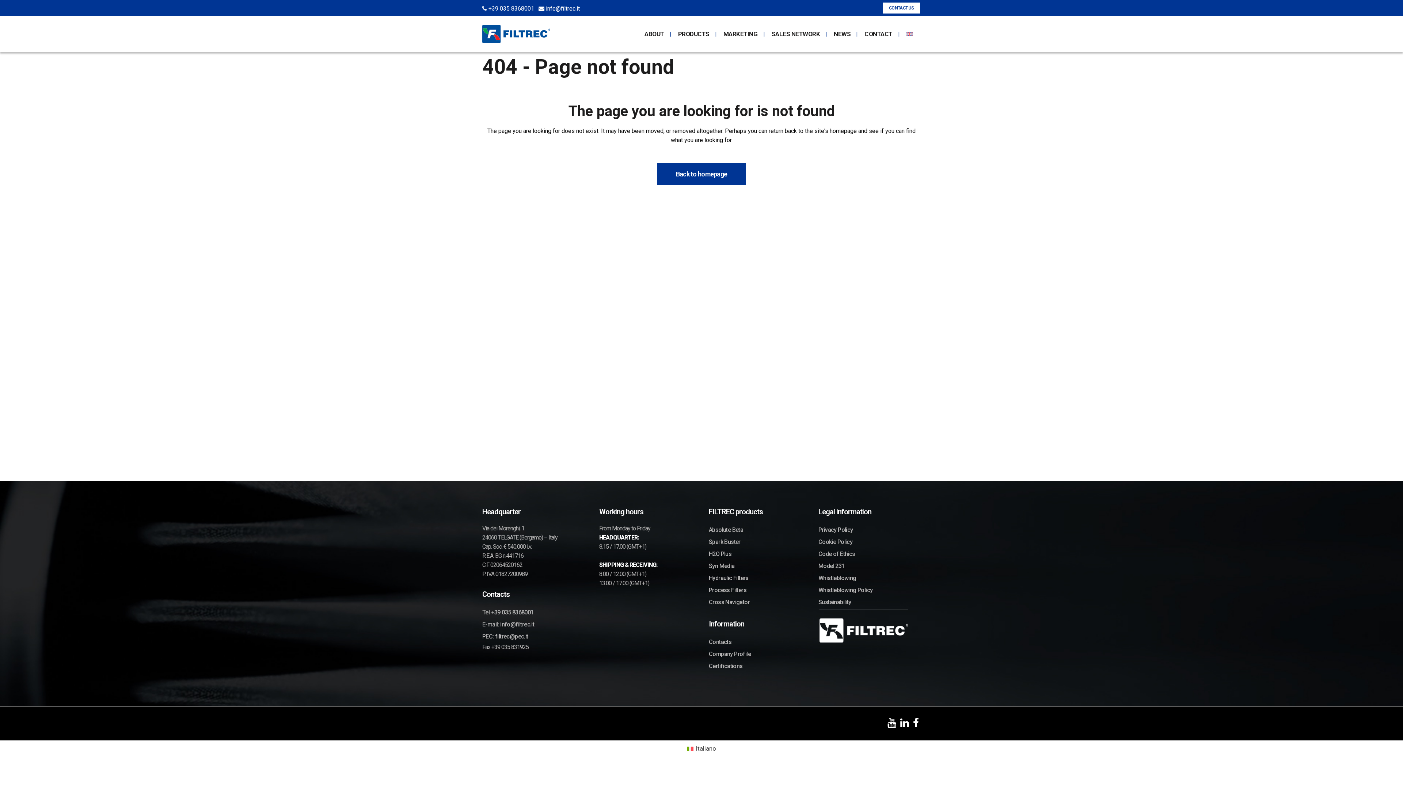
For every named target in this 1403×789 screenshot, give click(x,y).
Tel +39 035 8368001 (508, 612)
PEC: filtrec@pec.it (505, 636)
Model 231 (831, 566)
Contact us (901, 8)
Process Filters (727, 590)
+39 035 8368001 (510, 8)
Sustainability (834, 602)
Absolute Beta (726, 529)
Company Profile (730, 654)
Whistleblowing (837, 578)
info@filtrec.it (562, 8)
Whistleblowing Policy (845, 590)
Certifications (726, 666)
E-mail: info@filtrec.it (508, 624)
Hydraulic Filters (729, 578)
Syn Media (722, 566)
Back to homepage (701, 174)
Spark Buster (725, 541)
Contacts (720, 642)
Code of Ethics (836, 553)
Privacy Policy (835, 529)
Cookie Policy (835, 541)
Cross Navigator (729, 602)
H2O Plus (720, 553)
